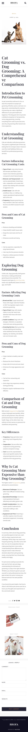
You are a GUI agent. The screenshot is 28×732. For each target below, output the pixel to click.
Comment (5, 666)
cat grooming (17, 482)
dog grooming (13, 411)
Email (4, 690)
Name (3, 682)
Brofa (14, 13)
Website (4, 699)
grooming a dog (19, 280)
